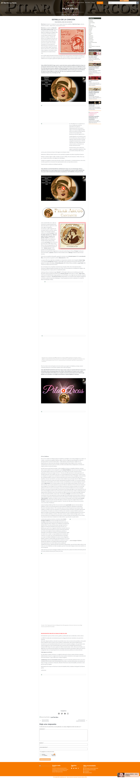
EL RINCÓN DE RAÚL (92, 26)
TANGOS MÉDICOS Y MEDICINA (94, 46)
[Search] (137, 2)
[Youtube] (76, 768)
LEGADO (90, 30)
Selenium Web (84, 777)
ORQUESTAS (91, 35)
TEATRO (90, 47)
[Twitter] (73, 768)
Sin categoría (91, 41)
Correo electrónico (43, 747)
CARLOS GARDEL (92, 22)
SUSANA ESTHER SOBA (93, 42)
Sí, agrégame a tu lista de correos (47, 751)
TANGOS (90, 45)
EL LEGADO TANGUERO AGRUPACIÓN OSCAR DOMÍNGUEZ (94, 68)
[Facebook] (71, 768)
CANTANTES (70, 5)
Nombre (41, 742)
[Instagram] (78, 768)
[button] (59, 713)
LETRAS (90, 31)
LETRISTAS (90, 33)
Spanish (122, 0)
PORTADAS (91, 38)
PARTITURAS (91, 37)
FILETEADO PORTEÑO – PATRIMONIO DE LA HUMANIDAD (94, 118)
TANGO (90, 43)
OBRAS (90, 34)
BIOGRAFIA (91, 20)
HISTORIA (90, 29)
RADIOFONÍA (91, 39)
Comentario (42, 728)
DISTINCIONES (91, 25)
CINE (89, 24)
